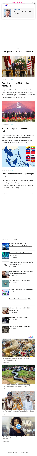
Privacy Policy (25, 452)
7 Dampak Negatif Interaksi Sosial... (20, 280)
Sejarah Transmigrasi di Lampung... (20, 326)
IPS (12, 79)
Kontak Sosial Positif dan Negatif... (20, 299)
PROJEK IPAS (18, 2)
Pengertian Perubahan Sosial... (18, 317)
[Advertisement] (18, 26)
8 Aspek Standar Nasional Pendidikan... (21, 289)
